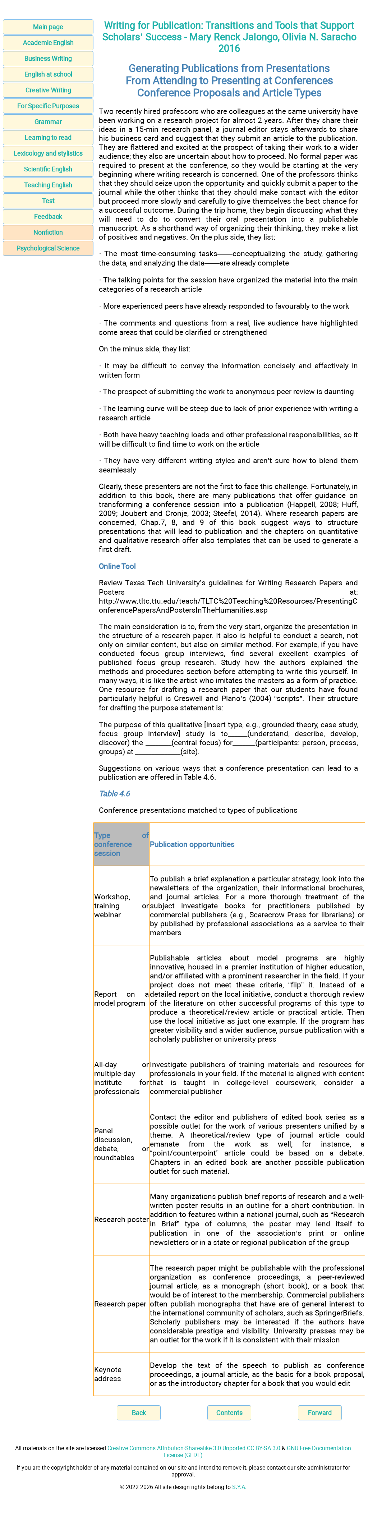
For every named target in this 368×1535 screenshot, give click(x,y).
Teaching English (48, 185)
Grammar (48, 121)
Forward (320, 1412)
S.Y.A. (239, 1487)
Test (48, 200)
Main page (48, 27)
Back (139, 1412)
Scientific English (48, 169)
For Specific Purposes (48, 106)
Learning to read (48, 137)
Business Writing (48, 58)
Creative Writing (48, 90)
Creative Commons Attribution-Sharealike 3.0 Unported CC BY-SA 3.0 (193, 1448)
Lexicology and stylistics (48, 153)
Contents (229, 1412)
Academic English (48, 42)
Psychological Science (48, 248)
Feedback (48, 216)
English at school (48, 74)
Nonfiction (48, 232)
